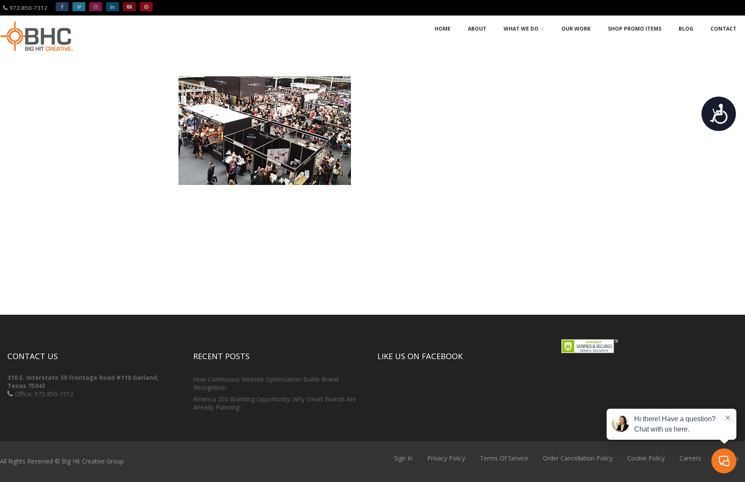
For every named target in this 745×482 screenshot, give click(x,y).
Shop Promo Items (634, 28)
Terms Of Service (504, 458)
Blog (686, 28)
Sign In (403, 458)
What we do (521, 28)
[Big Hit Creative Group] (36, 54)
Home (443, 28)
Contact (723, 28)
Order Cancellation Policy (578, 458)
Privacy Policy (446, 458)
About (477, 28)
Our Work (576, 28)
